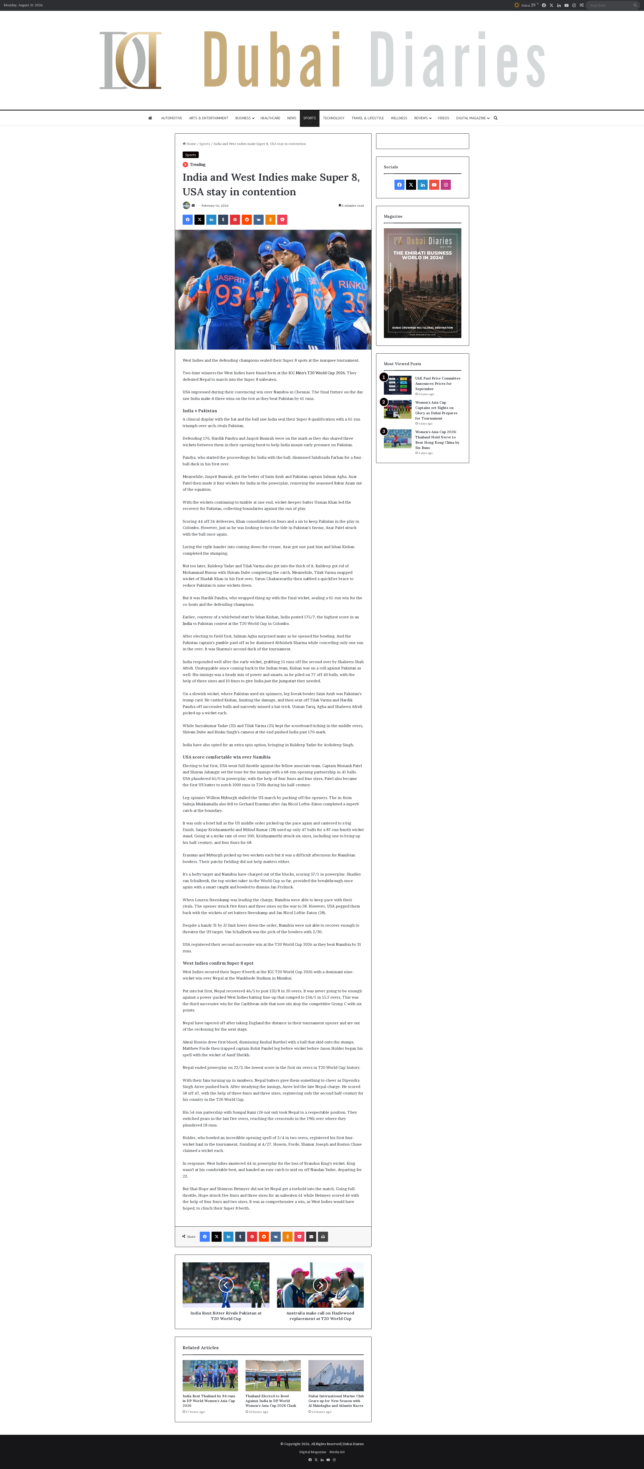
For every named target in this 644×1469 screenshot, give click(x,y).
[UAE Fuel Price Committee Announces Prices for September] (398, 385)
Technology (333, 118)
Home (191, 144)
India (187, 623)
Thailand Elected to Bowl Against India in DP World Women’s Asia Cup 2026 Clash (271, 1401)
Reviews (421, 118)
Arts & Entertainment (208, 118)
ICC (271, 971)
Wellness (399, 118)
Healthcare (270, 118)
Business (243, 118)
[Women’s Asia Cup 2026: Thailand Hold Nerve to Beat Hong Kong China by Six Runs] (398, 438)
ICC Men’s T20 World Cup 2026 (317, 372)
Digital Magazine (471, 118)
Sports (309, 118)
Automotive (171, 118)
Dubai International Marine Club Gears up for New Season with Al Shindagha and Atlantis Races (336, 1401)
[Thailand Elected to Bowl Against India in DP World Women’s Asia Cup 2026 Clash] (273, 1375)
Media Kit (337, 1452)
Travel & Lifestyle (367, 118)
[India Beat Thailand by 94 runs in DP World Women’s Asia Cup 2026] (210, 1375)
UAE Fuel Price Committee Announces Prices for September (438, 383)
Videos (443, 118)
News (291, 118)
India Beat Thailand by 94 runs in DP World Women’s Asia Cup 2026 (209, 1401)
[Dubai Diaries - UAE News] (322, 60)
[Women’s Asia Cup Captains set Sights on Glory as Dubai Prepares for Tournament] (398, 409)
